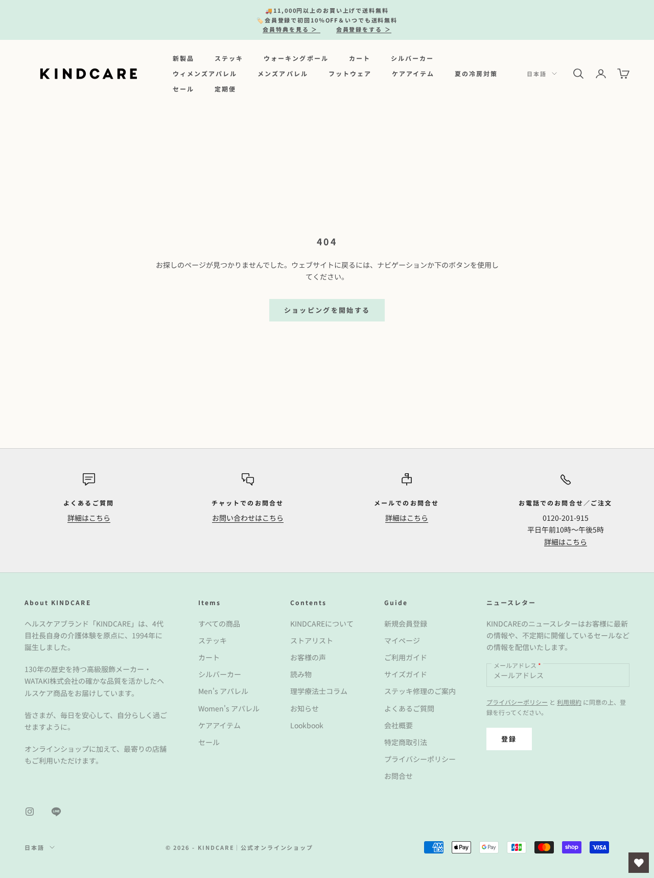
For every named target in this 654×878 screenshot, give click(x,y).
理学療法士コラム (318, 691)
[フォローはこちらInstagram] (30, 811)
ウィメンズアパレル (205, 73)
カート (359, 57)
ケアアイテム (413, 73)
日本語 (537, 74)
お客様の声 (308, 657)
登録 (509, 739)
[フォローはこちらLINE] (56, 811)
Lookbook (306, 725)
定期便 (225, 88)
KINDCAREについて (322, 623)
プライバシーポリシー (420, 759)
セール (183, 88)
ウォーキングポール (296, 57)
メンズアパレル (283, 73)
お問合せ (398, 776)
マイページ (402, 640)
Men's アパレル (223, 691)
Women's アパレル (229, 708)
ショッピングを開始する (327, 310)
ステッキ (229, 57)
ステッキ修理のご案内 (420, 691)
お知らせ (304, 708)
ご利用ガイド (405, 657)
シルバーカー (412, 57)
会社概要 (398, 725)
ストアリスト (311, 640)
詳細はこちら (88, 518)
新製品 (183, 57)
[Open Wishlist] (638, 862)
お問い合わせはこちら (248, 518)
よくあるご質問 (409, 708)
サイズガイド (405, 674)
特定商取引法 (405, 742)
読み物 (301, 674)
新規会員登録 (405, 623)
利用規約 (569, 702)
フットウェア (350, 73)
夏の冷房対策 (476, 73)
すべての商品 (219, 623)
